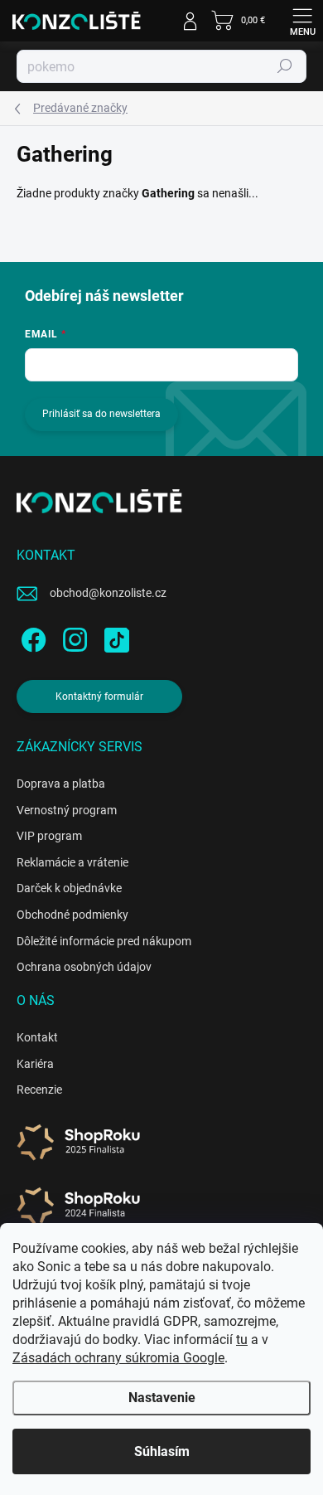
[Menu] (302, 20)
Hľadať (285, 66)
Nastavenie (161, 1397)
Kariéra (35, 1063)
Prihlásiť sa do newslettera (101, 414)
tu (242, 1339)
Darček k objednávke (69, 888)
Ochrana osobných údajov (84, 966)
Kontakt (37, 1037)
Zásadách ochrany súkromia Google (118, 1358)
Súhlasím (162, 1451)
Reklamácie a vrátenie (72, 862)
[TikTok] (113, 637)
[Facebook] (31, 637)
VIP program (49, 835)
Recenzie (39, 1089)
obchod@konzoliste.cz (108, 592)
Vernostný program (67, 810)
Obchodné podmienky (72, 914)
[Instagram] (72, 637)
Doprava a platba (61, 783)
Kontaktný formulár (99, 696)
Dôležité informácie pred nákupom (104, 941)
